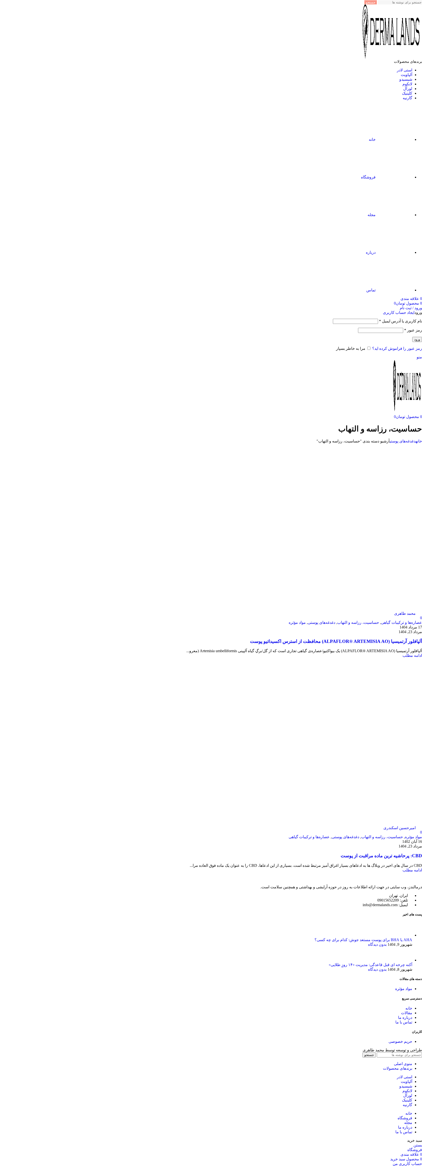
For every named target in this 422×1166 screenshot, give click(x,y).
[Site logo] (391, 57)
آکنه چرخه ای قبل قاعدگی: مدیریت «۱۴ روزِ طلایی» (370, 965)
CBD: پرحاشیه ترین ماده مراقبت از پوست (381, 855)
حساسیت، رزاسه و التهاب (358, 622)
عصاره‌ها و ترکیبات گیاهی (401, 622)
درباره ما (405, 1017)
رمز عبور (413, 330)
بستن (417, 1145)
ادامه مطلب (412, 655)
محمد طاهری (405, 613)
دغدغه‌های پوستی (403, 441)
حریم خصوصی (400, 1041)
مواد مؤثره (297, 622)
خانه (419, 441)
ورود (417, 339)
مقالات (406, 1013)
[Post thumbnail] (403, 935)
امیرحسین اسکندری (399, 828)
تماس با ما (403, 1022)
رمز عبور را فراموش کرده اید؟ (397, 348)
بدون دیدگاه (377, 944)
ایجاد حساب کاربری (398, 312)
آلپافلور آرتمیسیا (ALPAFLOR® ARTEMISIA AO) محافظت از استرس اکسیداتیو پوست (336, 641)
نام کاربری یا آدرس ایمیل (400, 321)
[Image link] (395, 878)
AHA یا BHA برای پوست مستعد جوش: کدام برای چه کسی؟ (363, 940)
